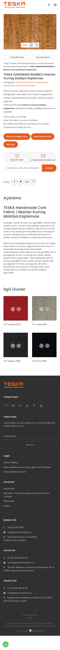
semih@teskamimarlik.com (21, 562)
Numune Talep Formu (16, 136)
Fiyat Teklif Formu (42, 136)
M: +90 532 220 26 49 (18, 557)
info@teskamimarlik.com (20, 532)
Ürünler (13, 63)
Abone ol (30, 444)
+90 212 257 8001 (16, 527)
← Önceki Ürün (16, 57)
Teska (6, 63)
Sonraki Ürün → (44, 57)
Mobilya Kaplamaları (27, 63)
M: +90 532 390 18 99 (17, 588)
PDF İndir (10, 144)
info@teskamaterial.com (20, 593)
